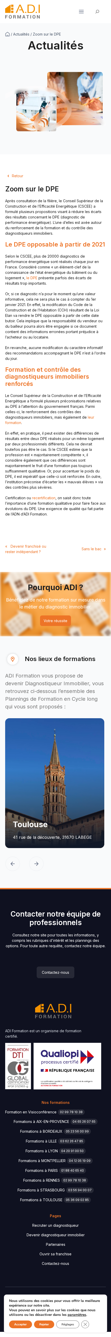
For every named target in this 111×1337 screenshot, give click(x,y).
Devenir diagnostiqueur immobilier (56, 1235)
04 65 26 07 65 (84, 1121)
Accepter (20, 1324)
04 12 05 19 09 (80, 1161)
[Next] (36, 864)
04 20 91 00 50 (72, 1151)
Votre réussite (55, 621)
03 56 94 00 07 (80, 1190)
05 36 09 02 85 (77, 1200)
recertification (44, 498)
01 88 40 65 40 (72, 1170)
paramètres (77, 1315)
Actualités (21, 34)
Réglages (67, 1324)
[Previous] (12, 864)
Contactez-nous (55, 972)
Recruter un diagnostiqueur (55, 1225)
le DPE (31, 278)
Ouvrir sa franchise (55, 1254)
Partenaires (55, 1244)
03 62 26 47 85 (71, 1141)
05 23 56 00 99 (77, 1131)
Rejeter (44, 1324)
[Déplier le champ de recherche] (97, 12)
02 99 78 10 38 (71, 1112)
